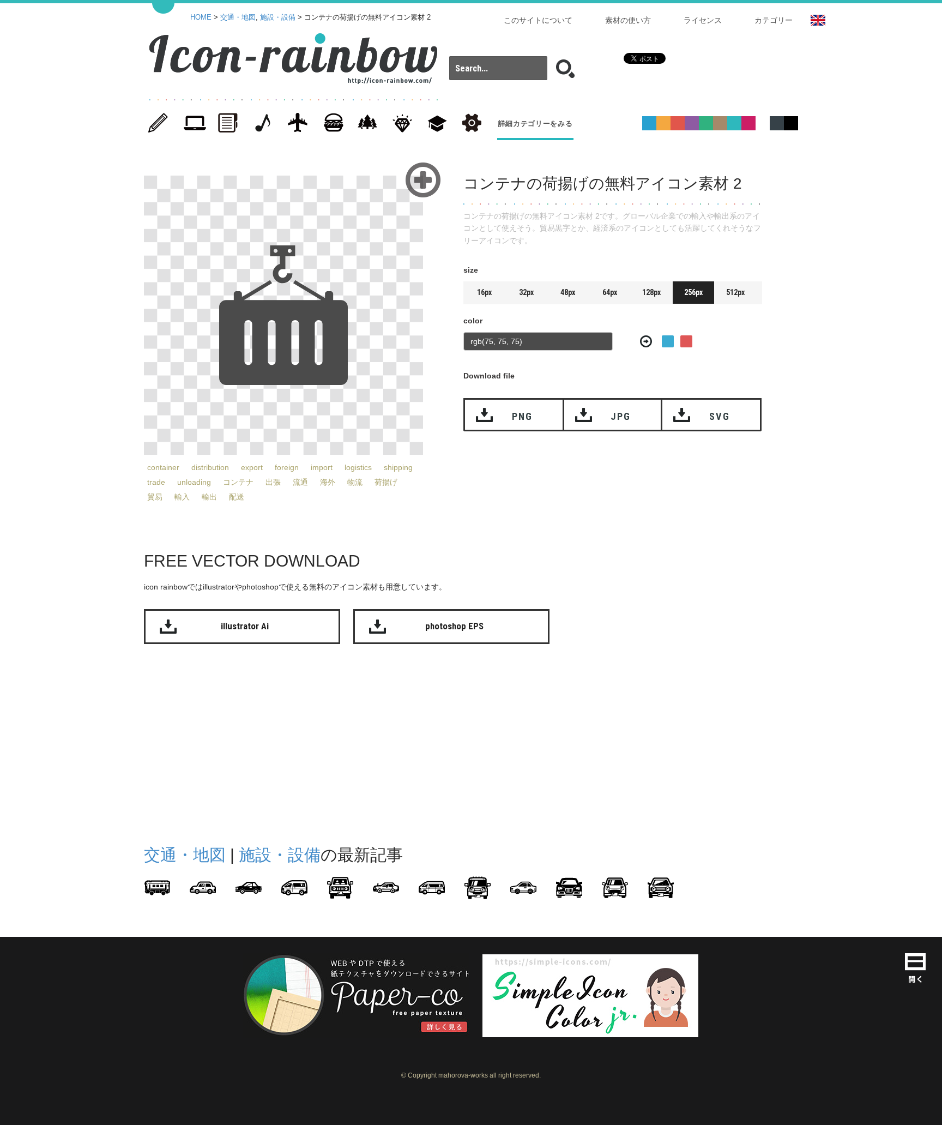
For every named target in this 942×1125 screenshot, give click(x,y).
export (252, 467)
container (163, 467)
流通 (300, 482)
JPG (620, 416)
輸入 (182, 496)
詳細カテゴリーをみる (535, 123)
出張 (273, 482)
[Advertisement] (841, 337)
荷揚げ (386, 482)
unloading (194, 482)
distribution (210, 467)
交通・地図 (238, 17)
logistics (358, 467)
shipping (398, 467)
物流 (355, 482)
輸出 (209, 496)
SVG (719, 416)
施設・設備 (277, 17)
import (322, 467)
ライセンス (703, 20)
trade (156, 482)
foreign (287, 467)
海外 (327, 482)
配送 (236, 496)
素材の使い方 (628, 20)
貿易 (154, 496)
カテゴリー (773, 20)
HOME (201, 17)
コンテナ (238, 482)
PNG (522, 416)
